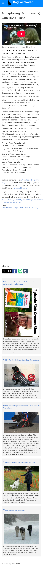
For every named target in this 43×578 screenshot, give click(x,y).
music (27, 208)
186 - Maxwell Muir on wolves (15, 510)
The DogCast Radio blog (12, 202)
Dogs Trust (18, 208)
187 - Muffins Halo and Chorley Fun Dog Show (20, 462)
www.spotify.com (20, 188)
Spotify (35, 208)
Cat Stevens (7, 208)
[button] (4, 271)
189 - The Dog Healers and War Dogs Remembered (22, 360)
